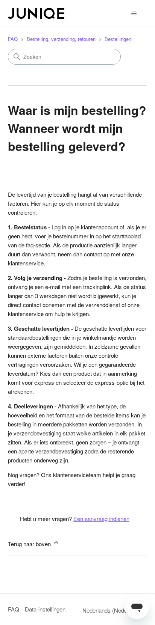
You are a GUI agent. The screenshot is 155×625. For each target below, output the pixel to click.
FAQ (13, 38)
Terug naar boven (30, 544)
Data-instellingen (45, 609)
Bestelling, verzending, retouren (61, 38)
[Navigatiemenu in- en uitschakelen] (133, 14)
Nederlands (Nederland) (112, 610)
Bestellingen (118, 38)
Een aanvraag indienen (101, 519)
